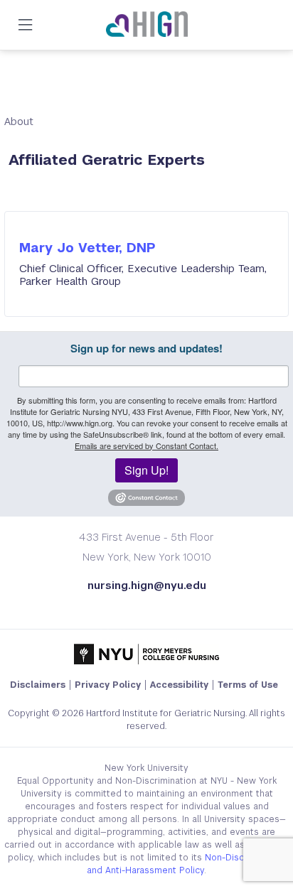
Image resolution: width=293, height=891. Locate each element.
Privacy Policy (108, 685)
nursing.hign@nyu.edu (146, 585)
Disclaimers (37, 685)
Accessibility (179, 685)
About (18, 121)
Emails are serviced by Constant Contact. (146, 445)
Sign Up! (146, 470)
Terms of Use (248, 685)
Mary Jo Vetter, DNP (87, 247)
